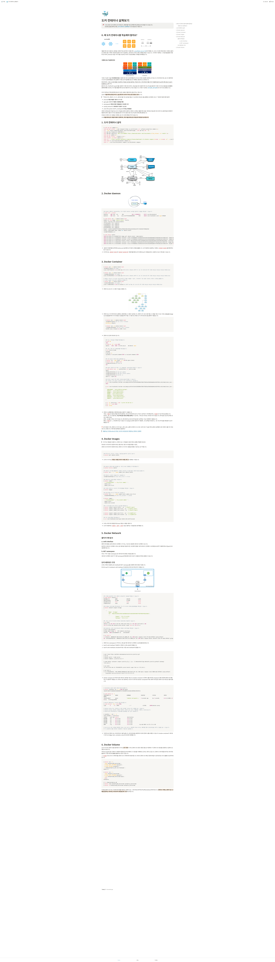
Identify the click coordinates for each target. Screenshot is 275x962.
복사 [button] (172, 125)
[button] (3, 2)
